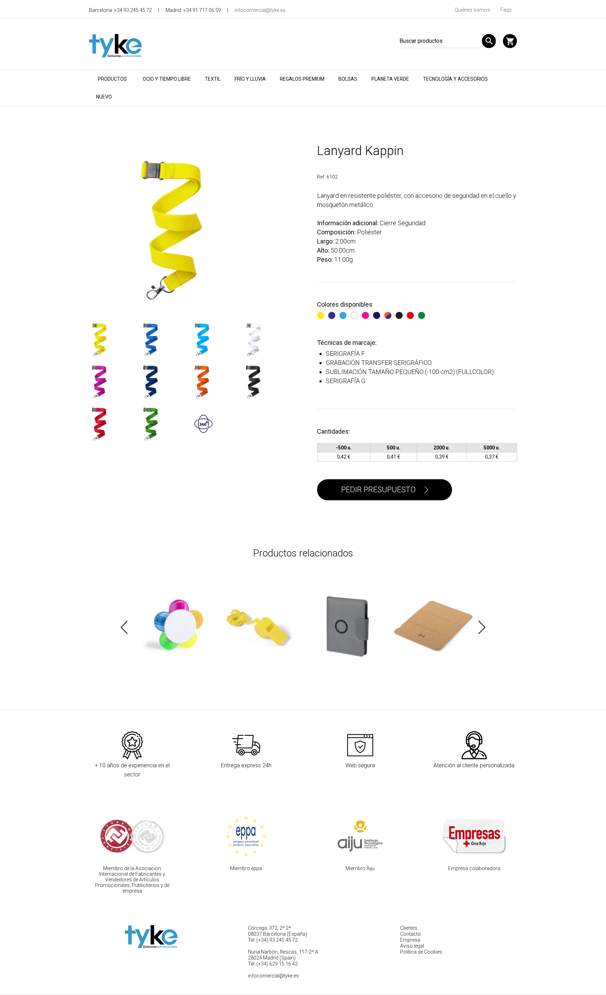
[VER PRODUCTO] (171, 627)
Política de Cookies (421, 952)
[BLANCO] (355, 314)
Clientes (408, 928)
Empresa (410, 940)
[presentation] (124, 627)
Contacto (410, 934)
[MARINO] (377, 314)
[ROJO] (411, 314)
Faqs (506, 10)
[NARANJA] (388, 314)
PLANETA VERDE (390, 79)
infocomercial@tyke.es (260, 10)
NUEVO (104, 97)
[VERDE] (422, 314)
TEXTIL (213, 79)
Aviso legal (412, 946)
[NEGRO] (400, 314)
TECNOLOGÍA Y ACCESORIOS (455, 79)
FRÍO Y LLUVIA (250, 79)
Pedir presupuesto (378, 489)
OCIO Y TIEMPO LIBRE (167, 79)
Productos (112, 79)
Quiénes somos (472, 10)
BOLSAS (347, 79)
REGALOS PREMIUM (302, 79)
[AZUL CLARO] (343, 314)
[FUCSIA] (366, 314)
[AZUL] (332, 314)
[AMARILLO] (321, 314)
